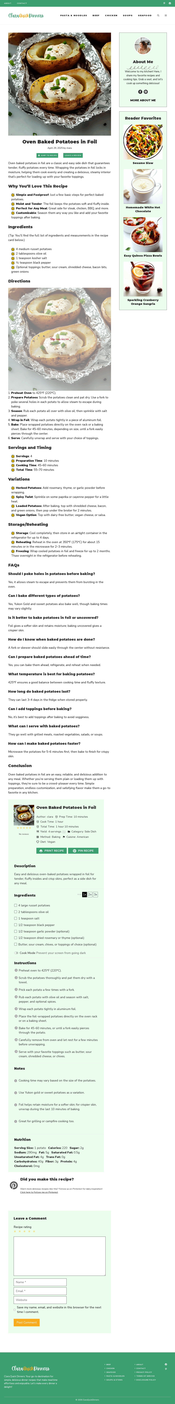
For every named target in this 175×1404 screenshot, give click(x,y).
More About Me (143, 100)
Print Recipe (54, 851)
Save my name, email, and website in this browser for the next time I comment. (59, 1309)
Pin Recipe (85, 851)
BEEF (96, 15)
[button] (158, 15)
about (7, 3)
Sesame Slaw (143, 163)
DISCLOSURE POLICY (146, 1380)
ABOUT (139, 1364)
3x (95, 894)
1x (84, 894)
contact (22, 3)
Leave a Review (73, 155)
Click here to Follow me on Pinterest (39, 1192)
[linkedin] (164, 3)
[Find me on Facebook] (140, 92)
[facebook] (170, 3)
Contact (141, 1368)
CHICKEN (111, 15)
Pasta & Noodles (73, 15)
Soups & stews (114, 1380)
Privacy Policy (144, 1372)
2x (90, 894)
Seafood (145, 15)
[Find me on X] (146, 92)
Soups (128, 15)
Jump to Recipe (49, 155)
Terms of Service (145, 1376)
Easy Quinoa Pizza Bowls (143, 255)
